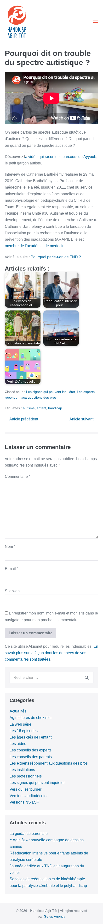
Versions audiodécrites (29, 796)
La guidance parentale (29, 834)
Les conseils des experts (31, 750)
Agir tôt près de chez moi (31, 718)
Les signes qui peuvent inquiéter (50, 392)
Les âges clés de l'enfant (31, 737)
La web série (20, 724)
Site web (12, 591)
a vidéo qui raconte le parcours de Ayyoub (60, 157)
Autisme (29, 408)
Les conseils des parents (31, 757)
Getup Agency (54, 916)
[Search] (86, 677)
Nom (10, 546)
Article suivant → (83, 419)
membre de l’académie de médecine (36, 246)
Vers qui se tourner (25, 789)
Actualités (18, 711)
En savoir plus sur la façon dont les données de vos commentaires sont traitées (51, 652)
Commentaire (17, 476)
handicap (55, 408)
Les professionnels (26, 776)
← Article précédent (21, 419)
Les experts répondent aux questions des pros (49, 763)
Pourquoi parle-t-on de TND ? (56, 257)
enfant (41, 408)
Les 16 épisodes (24, 731)
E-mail (11, 569)
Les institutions (22, 770)
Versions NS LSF (24, 802)
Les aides (18, 744)
